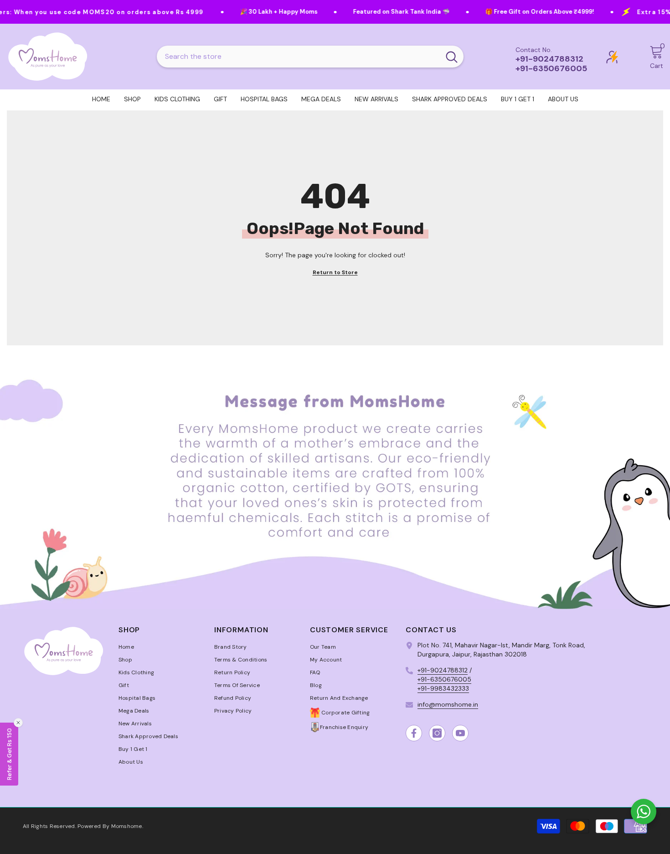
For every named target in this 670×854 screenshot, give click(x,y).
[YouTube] (460, 733)
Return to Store (335, 272)
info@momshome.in (447, 704)
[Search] (310, 57)
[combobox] (298, 57)
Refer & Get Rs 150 (9, 754)
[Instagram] (437, 733)
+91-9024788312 (442, 670)
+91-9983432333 (443, 688)
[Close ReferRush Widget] (18, 722)
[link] (335, 480)
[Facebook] (414, 733)
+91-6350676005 (444, 679)
